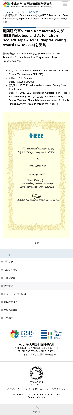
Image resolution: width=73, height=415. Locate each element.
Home (7, 12)
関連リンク (60, 389)
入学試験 (8, 318)
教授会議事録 (10, 310)
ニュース (19, 12)
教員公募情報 (10, 269)
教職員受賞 (9, 277)
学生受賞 (33, 12)
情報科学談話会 (12, 302)
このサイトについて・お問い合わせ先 (35, 354)
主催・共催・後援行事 (15, 294)
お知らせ (8, 261)
